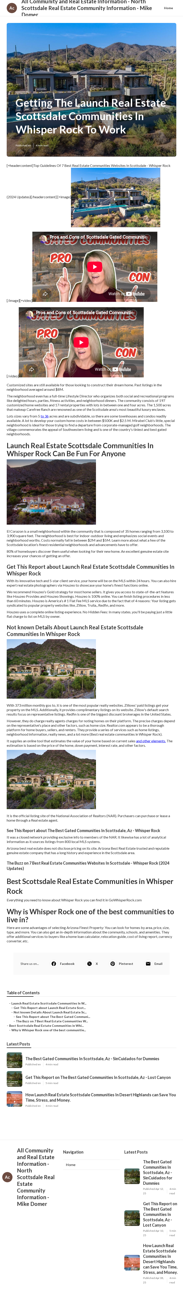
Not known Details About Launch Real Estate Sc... (50, 1012)
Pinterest (126, 964)
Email (158, 964)
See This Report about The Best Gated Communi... (53, 1017)
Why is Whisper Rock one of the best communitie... (48, 1030)
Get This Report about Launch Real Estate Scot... (50, 1008)
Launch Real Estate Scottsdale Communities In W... (48, 1003)
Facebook (67, 964)
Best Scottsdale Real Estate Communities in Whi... (46, 1025)
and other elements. (151, 741)
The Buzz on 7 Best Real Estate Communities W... (52, 1021)
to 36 (45, 416)
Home (168, 8)
